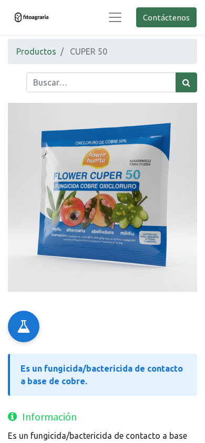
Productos (36, 51)
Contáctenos (166, 17)
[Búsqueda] (186, 82)
